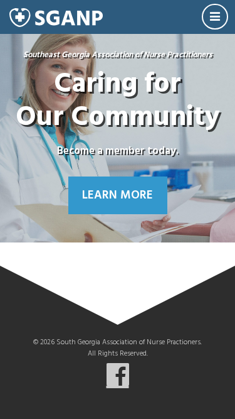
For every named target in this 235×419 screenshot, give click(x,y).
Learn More (117, 195)
